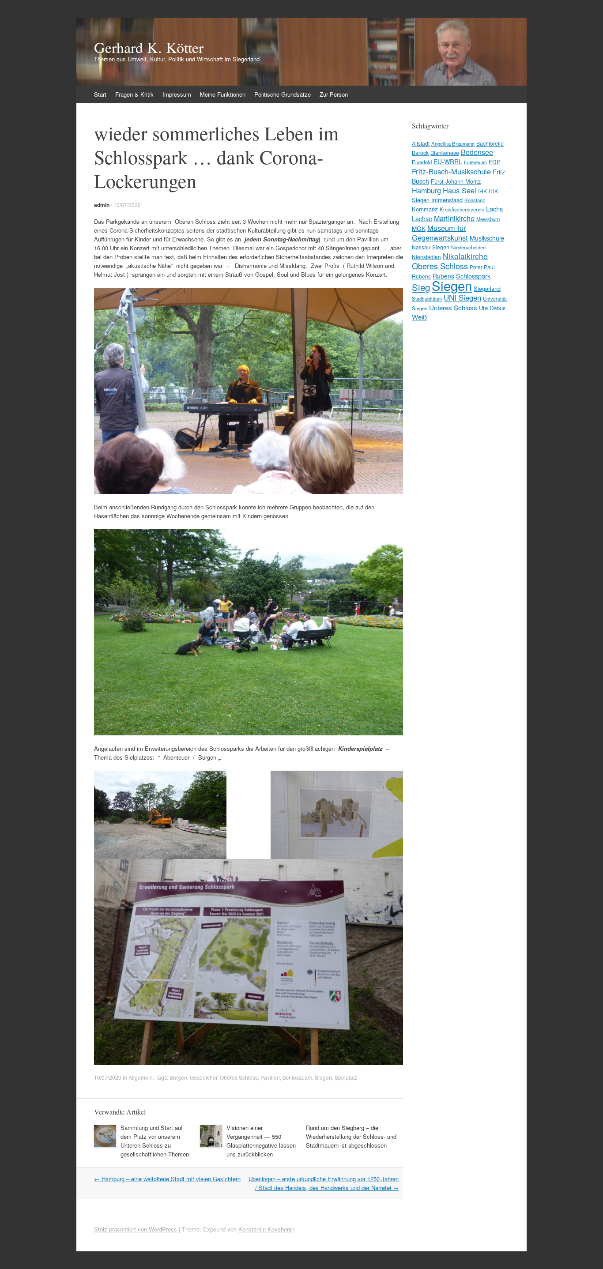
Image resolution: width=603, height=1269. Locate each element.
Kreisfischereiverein (462, 209)
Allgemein (140, 1077)
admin (101, 205)
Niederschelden (468, 247)
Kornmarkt (425, 209)
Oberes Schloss (239, 1077)
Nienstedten (426, 256)
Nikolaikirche (465, 255)
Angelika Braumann (453, 143)
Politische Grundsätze (282, 94)
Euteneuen (475, 162)
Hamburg (426, 190)
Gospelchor (203, 1077)
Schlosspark (297, 1077)
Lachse (422, 218)
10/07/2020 (127, 204)
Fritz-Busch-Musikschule (451, 171)
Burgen (178, 1077)
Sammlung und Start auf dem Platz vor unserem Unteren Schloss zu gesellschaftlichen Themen (155, 1140)
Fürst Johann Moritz (456, 181)
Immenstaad (447, 200)
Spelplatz (346, 1077)
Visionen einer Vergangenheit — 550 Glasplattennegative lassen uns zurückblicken (261, 1140)
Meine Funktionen (222, 94)
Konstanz (474, 199)
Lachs (494, 208)
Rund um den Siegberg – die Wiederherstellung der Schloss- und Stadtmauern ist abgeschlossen (351, 1136)
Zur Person (334, 94)
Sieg (421, 287)
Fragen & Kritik (134, 94)
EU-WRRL (447, 161)
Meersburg (488, 218)
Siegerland (487, 288)
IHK (482, 191)
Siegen (323, 1077)
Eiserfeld (422, 162)
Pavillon (270, 1077)
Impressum (176, 94)
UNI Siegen (462, 297)
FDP (495, 161)
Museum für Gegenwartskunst (440, 232)
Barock (420, 152)
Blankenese (444, 152)
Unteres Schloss (453, 307)
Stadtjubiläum (427, 298)
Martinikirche (454, 218)
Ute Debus (492, 308)
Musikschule (487, 237)
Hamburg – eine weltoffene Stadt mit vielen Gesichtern (167, 1179)
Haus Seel (459, 190)
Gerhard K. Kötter (149, 47)
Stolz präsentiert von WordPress (135, 1229)
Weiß (419, 316)
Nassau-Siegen (430, 247)
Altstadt (421, 143)
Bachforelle (490, 143)
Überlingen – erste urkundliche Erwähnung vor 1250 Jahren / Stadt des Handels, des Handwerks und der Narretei (324, 1183)
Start (100, 94)
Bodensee (477, 152)
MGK (419, 228)
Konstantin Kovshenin (266, 1229)
